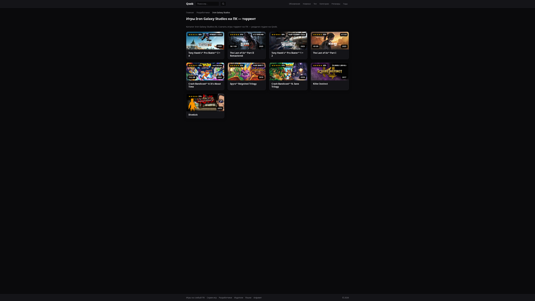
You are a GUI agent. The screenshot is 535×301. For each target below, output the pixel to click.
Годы (345, 4)
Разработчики (203, 12)
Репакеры (336, 4)
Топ (315, 4)
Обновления (294, 4)
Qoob (189, 4)
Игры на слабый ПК (195, 297)
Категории (324, 4)
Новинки (307, 4)
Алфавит (258, 297)
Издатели (238, 297)
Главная (190, 12)
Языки (248, 297)
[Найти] (223, 3)
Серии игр (212, 297)
